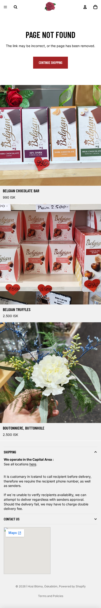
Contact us (11, 519)
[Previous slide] (5, 372)
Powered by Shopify (72, 586)
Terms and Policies (50, 596)
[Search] (15, 7)
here (32, 464)
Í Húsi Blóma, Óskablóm (42, 586)
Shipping (10, 452)
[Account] (85, 7)
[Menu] (5, 7)
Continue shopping (50, 63)
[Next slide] (96, 372)
